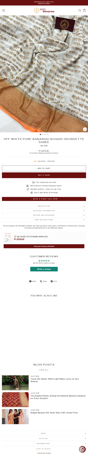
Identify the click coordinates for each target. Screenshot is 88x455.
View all (44, 370)
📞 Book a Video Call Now (44, 199)
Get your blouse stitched (44, 246)
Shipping (41, 153)
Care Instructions (44, 219)
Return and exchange (44, 215)
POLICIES (43, 438)
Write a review (44, 269)
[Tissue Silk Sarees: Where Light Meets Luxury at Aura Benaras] (15, 382)
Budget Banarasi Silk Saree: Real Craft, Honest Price (54, 412)
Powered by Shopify (44, 453)
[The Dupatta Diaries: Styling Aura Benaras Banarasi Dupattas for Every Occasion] (15, 399)
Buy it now (44, 175)
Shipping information (44, 210)
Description (44, 206)
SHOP (43, 433)
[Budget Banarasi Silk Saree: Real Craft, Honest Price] (15, 416)
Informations (43, 443)
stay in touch (43, 449)
